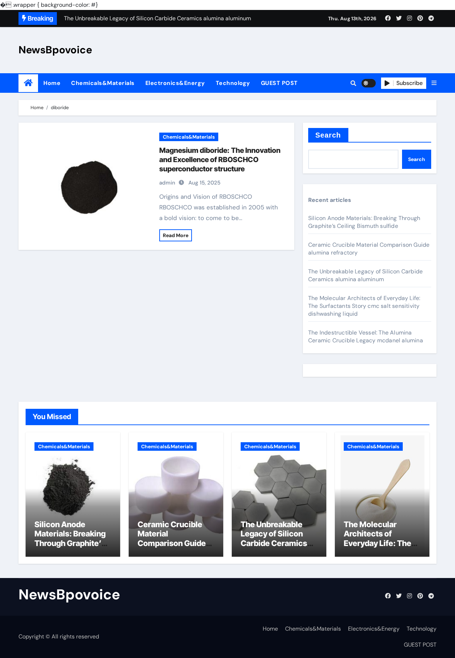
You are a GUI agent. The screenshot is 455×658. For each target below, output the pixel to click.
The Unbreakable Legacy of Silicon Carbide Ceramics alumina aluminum (365, 275)
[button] (434, 83)
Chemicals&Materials (103, 83)
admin (167, 182)
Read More (175, 235)
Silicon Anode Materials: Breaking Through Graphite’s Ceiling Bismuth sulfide (364, 222)
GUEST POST (279, 83)
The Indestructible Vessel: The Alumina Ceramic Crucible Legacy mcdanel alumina (365, 336)
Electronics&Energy (175, 83)
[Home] (28, 83)
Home (51, 83)
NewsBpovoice (55, 50)
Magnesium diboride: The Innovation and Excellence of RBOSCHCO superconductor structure (219, 159)
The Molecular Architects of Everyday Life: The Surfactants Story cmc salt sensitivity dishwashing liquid (364, 305)
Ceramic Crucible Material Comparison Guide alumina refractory (172, 538)
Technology (233, 83)
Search (328, 135)
